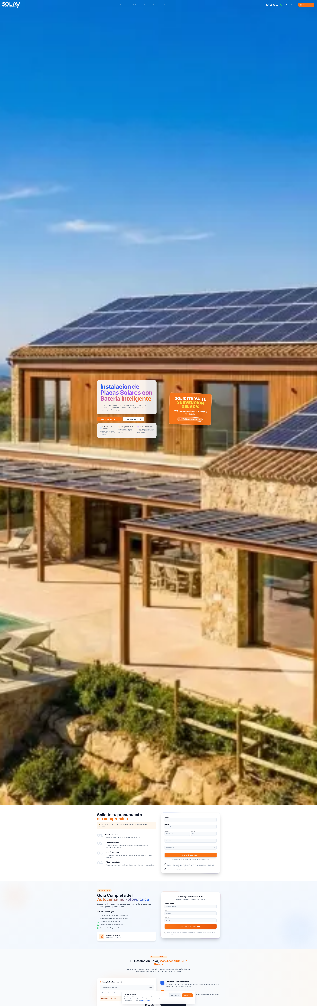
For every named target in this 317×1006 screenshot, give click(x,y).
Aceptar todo (187, 995)
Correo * (193, 831)
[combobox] (191, 847)
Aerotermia (156, 5)
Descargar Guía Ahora (192, 926)
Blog (165, 5)
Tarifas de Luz (137, 5)
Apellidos (167, 824)
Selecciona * (168, 845)
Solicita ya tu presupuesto (108, 419)
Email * (166, 910)
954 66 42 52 (272, 5)
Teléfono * (167, 831)
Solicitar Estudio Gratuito (190, 855)
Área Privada (291, 5)
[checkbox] (165, 864)
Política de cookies (145, 1000)
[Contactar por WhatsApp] (281, 5)
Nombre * (167, 817)
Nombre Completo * (170, 903)
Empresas (147, 5)
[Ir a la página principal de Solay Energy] (11, 5)
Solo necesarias (174, 995)
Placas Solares (124, 5)
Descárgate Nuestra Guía (133, 419)
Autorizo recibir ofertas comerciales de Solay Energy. (179, 869)
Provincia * (167, 838)
